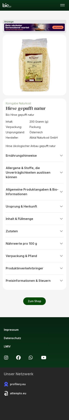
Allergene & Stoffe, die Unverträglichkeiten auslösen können (28, 172)
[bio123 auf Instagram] (6, 357)
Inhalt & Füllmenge (19, 219)
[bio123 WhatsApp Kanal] (30, 357)
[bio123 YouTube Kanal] (44, 357)
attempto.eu (18, 393)
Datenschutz (12, 338)
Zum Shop (34, 301)
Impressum (11, 329)
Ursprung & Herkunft (21, 206)
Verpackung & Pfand (21, 256)
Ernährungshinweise (21, 155)
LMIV (7, 346)
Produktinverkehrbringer (24, 268)
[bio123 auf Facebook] (18, 357)
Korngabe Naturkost (18, 103)
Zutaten (12, 231)
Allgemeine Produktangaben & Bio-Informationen (32, 192)
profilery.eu (18, 384)
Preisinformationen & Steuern (28, 281)
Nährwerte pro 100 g (21, 243)
